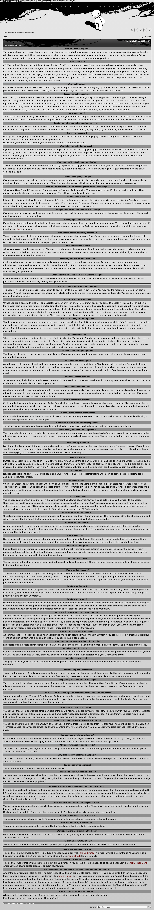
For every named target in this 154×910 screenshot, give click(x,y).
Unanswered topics (9, 45)
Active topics (18, 45)
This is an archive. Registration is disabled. (18, 32)
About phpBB (74, 856)
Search (148, 37)
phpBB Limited (87, 853)
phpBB (19, 229)
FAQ (141, 37)
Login (5, 37)
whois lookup (65, 876)
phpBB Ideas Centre (138, 863)
